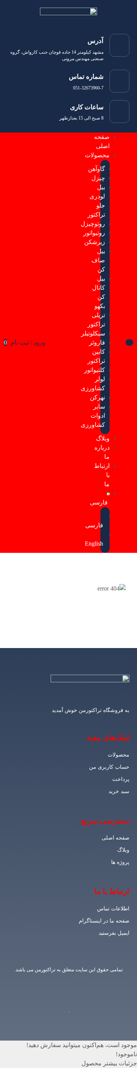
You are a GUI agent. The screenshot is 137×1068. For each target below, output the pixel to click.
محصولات (118, 755)
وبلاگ (123, 850)
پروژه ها (120, 862)
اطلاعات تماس (113, 909)
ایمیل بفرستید (114, 933)
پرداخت (120, 779)
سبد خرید (118, 791)
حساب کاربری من (109, 767)
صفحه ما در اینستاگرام (104, 921)
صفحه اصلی (115, 838)
